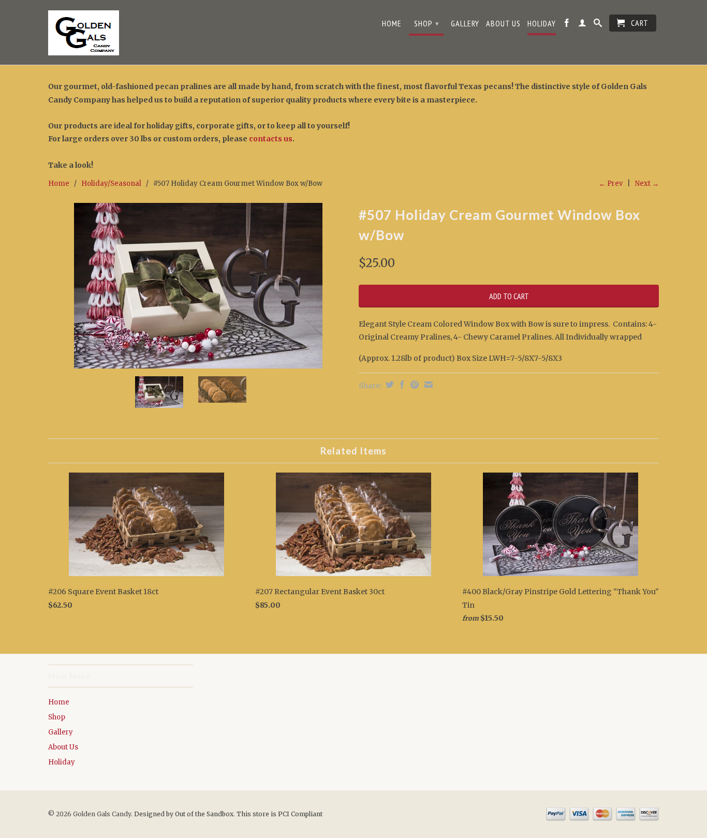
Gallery (465, 23)
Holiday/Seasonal (111, 183)
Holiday (541, 23)
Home (392, 23)
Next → (647, 183)
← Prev (611, 183)
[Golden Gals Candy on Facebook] (567, 25)
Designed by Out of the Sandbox (183, 814)
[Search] (598, 25)
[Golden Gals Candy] (120, 33)
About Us (503, 23)
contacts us (270, 138)
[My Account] (582, 25)
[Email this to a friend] (427, 384)
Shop (426, 23)
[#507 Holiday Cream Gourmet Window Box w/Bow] (198, 286)
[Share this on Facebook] (400, 384)
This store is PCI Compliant (279, 814)
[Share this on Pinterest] (413, 384)
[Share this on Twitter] (388, 384)
